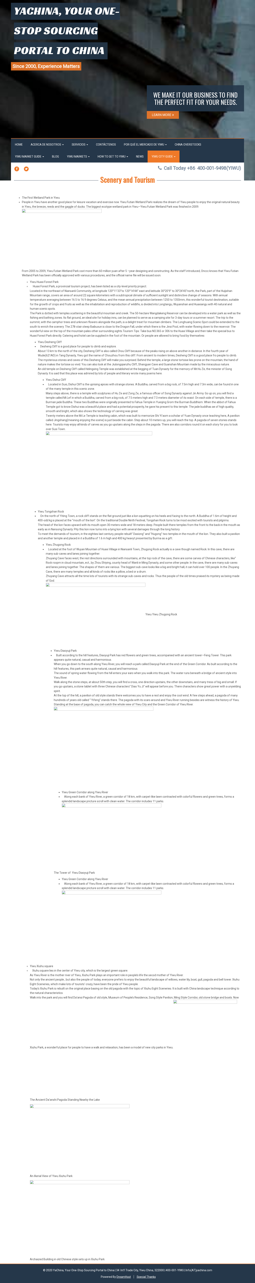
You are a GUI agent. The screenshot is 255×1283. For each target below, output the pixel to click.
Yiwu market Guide (28, 156)
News (140, 156)
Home (19, 144)
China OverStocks (188, 144)
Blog (55, 156)
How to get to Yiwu (112, 156)
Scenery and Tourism (127, 179)
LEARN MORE (161, 115)
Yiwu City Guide (163, 156)
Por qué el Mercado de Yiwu (144, 144)
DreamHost (124, 1276)
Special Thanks (146, 1276)
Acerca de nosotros (46, 144)
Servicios (79, 144)
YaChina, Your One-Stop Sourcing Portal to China (67, 30)
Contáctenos (106, 144)
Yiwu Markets (77, 156)
